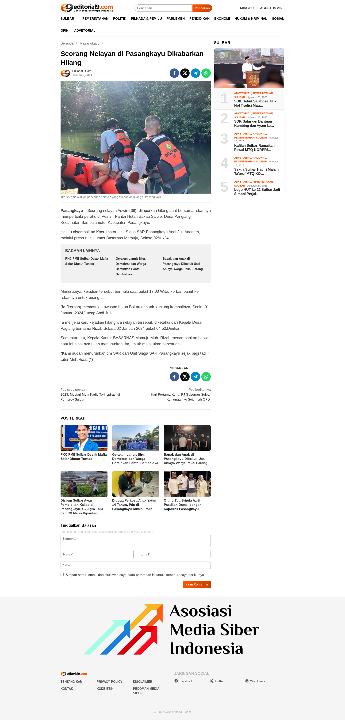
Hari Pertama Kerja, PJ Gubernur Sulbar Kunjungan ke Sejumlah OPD (181, 394)
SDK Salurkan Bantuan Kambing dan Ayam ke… (254, 123)
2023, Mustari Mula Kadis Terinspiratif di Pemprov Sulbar (90, 394)
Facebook (186, 681)
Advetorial (242, 93)
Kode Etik (105, 688)
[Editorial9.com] (87, 8)
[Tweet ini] (185, 73)
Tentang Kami (72, 681)
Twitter (219, 681)
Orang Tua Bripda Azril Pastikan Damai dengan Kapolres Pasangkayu (183, 505)
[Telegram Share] (195, 73)
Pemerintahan (263, 93)
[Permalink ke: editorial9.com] (65, 73)
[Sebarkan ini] (174, 73)
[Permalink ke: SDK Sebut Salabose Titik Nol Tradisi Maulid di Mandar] (249, 68)
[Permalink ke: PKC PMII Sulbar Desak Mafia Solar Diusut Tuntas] (84, 438)
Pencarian (202, 8)
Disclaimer (142, 681)
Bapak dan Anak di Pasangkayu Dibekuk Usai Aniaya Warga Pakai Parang (183, 264)
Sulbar (239, 97)
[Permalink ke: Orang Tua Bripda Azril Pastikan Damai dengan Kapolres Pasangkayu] (187, 484)
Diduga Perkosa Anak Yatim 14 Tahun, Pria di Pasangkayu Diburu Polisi (134, 505)
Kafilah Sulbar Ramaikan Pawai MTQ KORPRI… (254, 147)
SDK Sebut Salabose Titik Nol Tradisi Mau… (255, 103)
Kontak (67, 688)
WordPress (257, 681)
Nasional (259, 133)
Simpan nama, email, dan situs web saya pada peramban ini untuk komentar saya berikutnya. (135, 575)
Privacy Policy (110, 681)
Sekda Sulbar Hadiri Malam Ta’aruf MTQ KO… (256, 171)
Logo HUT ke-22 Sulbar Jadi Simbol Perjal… (257, 192)
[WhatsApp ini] (206, 73)
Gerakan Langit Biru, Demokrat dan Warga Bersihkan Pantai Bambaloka (135, 459)
